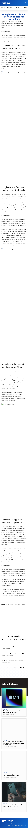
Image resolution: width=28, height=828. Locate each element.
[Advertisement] (14, 620)
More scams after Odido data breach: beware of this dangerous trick (13, 806)
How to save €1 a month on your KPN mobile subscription (12, 654)
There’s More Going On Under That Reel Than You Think (13, 640)
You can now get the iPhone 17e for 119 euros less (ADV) (13, 774)
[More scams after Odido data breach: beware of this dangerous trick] (14, 792)
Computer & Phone (5, 642)
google (7, 604)
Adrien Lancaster (6, 714)
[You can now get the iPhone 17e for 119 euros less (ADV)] (14, 761)
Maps (16, 604)
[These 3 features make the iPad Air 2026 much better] (14, 698)
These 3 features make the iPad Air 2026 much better (13, 711)
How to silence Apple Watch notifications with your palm (13, 668)
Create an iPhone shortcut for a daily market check (12, 661)
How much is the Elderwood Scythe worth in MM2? (12, 647)
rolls (19, 604)
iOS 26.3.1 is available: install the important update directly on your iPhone (14, 743)
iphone (11, 604)
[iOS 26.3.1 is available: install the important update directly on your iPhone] (14, 728)
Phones (5, 709)
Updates (23, 604)
